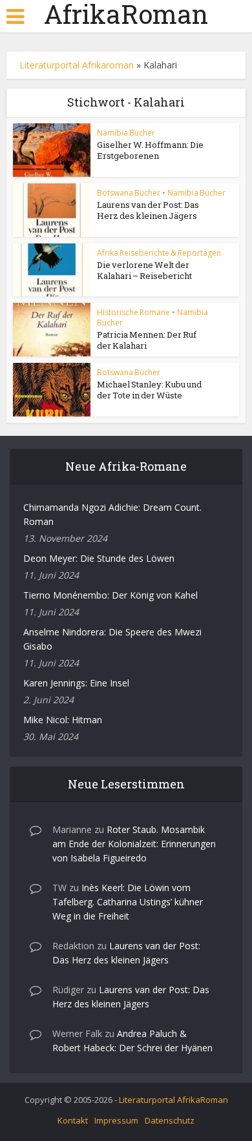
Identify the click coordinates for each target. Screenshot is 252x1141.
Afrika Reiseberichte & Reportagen (159, 252)
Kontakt (73, 1120)
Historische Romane (133, 312)
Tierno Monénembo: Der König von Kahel (110, 595)
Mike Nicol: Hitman (62, 720)
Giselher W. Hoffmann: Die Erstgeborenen (150, 150)
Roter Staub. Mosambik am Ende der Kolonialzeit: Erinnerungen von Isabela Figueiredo (134, 843)
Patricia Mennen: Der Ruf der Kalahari (146, 340)
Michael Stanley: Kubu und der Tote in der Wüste (149, 389)
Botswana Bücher (128, 192)
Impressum (116, 1120)
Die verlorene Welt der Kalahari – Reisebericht (144, 270)
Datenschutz (169, 1120)
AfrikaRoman (126, 14)
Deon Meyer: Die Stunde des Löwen (98, 558)
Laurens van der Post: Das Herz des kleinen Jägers (148, 210)
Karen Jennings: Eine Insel (76, 683)
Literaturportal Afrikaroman (76, 65)
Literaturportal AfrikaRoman (173, 1099)
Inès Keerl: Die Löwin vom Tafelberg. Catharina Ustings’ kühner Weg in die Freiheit (127, 901)
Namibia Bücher (126, 132)
